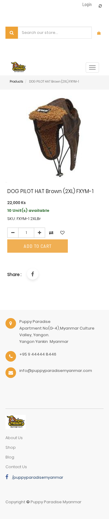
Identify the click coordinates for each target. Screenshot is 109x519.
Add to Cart (38, 246)
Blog (9, 457)
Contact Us (16, 467)
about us (14, 438)
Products (16, 81)
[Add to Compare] (100, 5)
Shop (10, 447)
